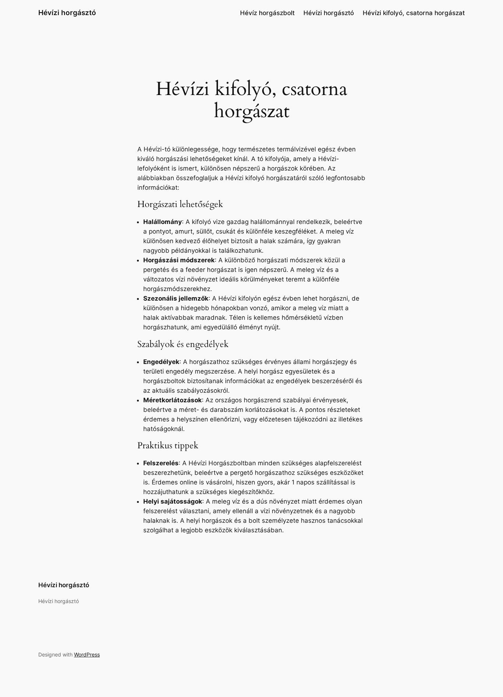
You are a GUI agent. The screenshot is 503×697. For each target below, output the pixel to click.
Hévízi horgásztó (67, 12)
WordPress (87, 654)
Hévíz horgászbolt (267, 13)
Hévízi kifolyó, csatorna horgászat (414, 13)
